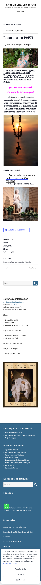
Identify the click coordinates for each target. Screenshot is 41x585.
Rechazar (20, 574)
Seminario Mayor (11, 468)
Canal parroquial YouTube (14, 455)
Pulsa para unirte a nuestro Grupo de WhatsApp (19, 509)
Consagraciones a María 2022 (21, 184)
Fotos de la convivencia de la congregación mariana (20, 178)
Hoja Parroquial (10, 438)
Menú (21, 12)
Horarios (6, 537)
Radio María (9, 465)
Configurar (20, 580)
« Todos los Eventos (12, 24)
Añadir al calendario (17, 230)
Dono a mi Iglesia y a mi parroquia (17, 463)
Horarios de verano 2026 (12, 542)
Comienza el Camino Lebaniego (14, 527)
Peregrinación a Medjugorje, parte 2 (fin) (18, 532)
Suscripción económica (13, 433)
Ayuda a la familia (11, 450)
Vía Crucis (8, 268)
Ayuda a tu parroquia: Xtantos (15, 452)
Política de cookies (10, 563)
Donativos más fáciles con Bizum (17, 460)
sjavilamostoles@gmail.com (13, 302)
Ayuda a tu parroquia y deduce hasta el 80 (20, 435)
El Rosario (12, 97)
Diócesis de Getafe (11, 458)
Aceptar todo (20, 569)
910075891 (14, 305)
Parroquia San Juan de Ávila (20, 4)
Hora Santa (32, 268)
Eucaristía (6, 546)
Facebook (8, 493)
